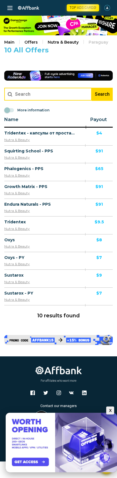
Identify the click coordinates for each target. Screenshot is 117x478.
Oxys (9, 239)
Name (11, 119)
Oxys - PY (14, 257)
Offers (31, 42)
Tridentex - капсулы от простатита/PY (39, 133)
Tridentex (15, 221)
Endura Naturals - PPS (27, 204)
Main (9, 42)
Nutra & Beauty (63, 42)
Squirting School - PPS (28, 151)
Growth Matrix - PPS (25, 186)
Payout (98, 119)
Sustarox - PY (18, 293)
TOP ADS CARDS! (83, 8)
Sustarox (14, 275)
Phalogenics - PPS (23, 168)
